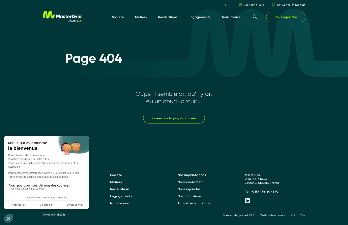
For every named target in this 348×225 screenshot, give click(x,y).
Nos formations (253, 4)
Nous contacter (190, 182)
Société (118, 17)
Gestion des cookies (272, 215)
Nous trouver (232, 17)
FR (227, 4)
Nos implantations (192, 175)
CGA (292, 215)
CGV (302, 215)
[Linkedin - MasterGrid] (275, 201)
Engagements (200, 17)
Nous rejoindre (285, 17)
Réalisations (167, 17)
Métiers (141, 17)
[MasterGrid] (62, 21)
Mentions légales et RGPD (239, 215)
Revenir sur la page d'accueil (174, 118)
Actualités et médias (291, 4)
